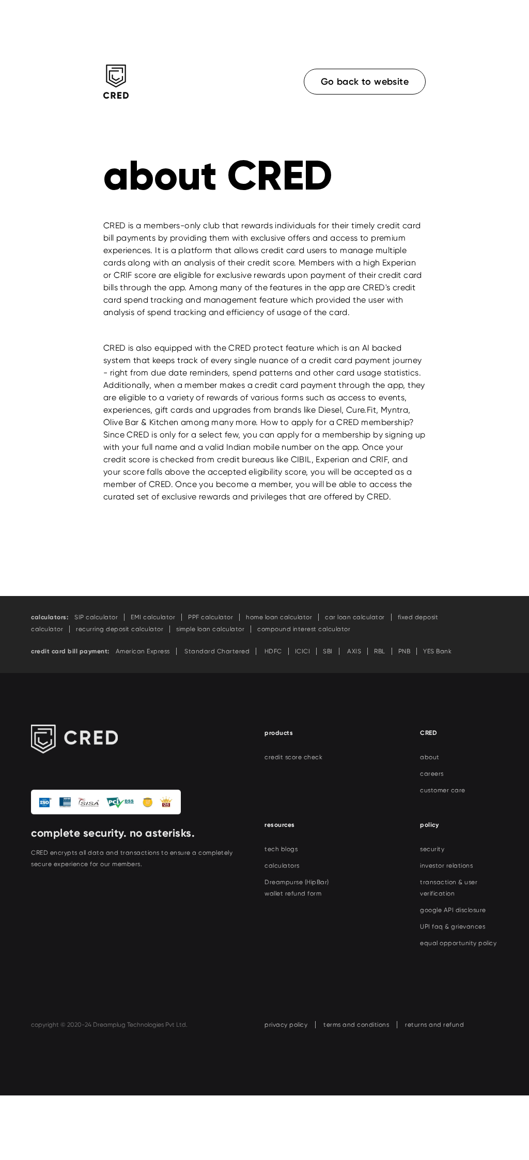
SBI (328, 651)
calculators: (49, 617)
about (430, 757)
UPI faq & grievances (452, 926)
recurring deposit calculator (119, 629)
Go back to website (365, 81)
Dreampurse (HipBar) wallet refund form (296, 888)
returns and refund (434, 1024)
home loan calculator (279, 617)
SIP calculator (96, 617)
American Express (143, 651)
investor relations (446, 865)
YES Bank (437, 651)
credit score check (293, 757)
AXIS (354, 651)
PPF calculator (210, 617)
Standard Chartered (216, 651)
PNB (404, 651)
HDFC (272, 651)
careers (432, 773)
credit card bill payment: (70, 651)
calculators (282, 865)
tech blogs (281, 849)
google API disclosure (453, 910)
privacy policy (285, 1024)
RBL (379, 651)
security (432, 849)
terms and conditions (356, 1024)
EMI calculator (153, 617)
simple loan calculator (210, 629)
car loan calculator (355, 617)
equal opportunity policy (458, 943)
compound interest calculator (303, 629)
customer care (442, 790)
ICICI (302, 651)
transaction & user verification (448, 888)
